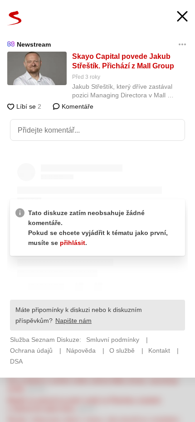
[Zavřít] (182, 17)
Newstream (34, 44)
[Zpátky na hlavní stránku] (14, 18)
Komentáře (76, 106)
